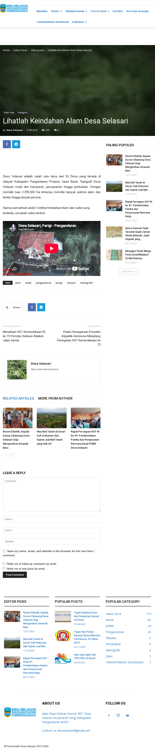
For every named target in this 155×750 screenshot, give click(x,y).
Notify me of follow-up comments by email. (32, 563)
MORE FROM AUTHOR (55, 398)
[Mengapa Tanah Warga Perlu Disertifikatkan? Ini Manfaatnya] (114, 254)
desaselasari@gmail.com (74, 730)
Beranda (42, 11)
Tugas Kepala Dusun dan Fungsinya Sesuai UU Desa (86, 616)
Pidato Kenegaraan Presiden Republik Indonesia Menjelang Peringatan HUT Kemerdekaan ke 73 (79, 338)
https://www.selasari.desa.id (44, 369)
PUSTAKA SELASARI (137, 11)
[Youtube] (127, 716)
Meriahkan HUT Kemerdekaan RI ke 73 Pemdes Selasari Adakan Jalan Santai (24, 336)
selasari (71, 282)
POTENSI (118, 11)
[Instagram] (118, 715)
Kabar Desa (20, 50)
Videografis (37, 50)
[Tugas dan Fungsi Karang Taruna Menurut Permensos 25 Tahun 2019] (63, 635)
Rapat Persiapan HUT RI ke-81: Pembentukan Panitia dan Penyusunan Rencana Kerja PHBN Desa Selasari (85, 439)
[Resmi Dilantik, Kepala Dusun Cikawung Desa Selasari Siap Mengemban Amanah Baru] (17, 418)
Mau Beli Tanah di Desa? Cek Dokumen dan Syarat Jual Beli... (137, 186)
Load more (127, 271)
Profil (55, 11)
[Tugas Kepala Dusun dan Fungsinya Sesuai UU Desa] (63, 616)
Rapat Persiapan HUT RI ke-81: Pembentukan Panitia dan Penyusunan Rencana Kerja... (35, 665)
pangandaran (43, 282)
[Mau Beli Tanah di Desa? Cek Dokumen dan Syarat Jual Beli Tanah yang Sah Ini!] (51, 418)
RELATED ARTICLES (18, 398)
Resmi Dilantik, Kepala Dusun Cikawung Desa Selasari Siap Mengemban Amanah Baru (16, 439)
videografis (86, 282)
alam (18, 282)
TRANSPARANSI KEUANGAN (53, 21)
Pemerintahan (74, 11)
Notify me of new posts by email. (26, 568)
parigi (59, 282)
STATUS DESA (98, 11)
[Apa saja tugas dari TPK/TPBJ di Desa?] (63, 658)
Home (6, 50)
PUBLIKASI (78, 21)
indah (28, 282)
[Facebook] (109, 716)
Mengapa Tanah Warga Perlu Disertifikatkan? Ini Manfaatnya (138, 255)
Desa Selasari (14, 129)
